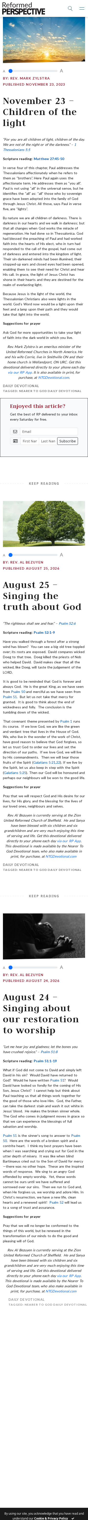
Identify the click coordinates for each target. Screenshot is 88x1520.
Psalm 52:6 (67, 623)
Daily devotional (21, 386)
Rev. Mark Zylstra (30, 78)
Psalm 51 (10, 697)
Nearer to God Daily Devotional (50, 391)
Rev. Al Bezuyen (27, 562)
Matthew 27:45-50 (49, 159)
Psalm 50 (18, 692)
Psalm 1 (66, 721)
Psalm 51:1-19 (45, 1061)
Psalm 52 (56, 1202)
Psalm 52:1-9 (44, 632)
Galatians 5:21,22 (46, 762)
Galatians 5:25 (15, 773)
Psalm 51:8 (49, 1052)
